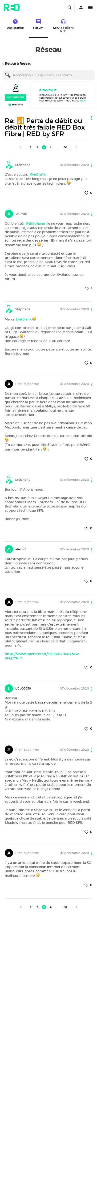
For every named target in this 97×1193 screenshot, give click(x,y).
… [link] (57, 147)
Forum (38, 28)
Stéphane (22, 165)
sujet (83, 100)
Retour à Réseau (18, 63)
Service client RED (63, 29)
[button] (81, 7)
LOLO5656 (23, 688)
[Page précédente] (20, 147)
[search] (69, 7)
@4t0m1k (37, 174)
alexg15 (20, 549)
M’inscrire (17, 104)
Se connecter (15, 97)
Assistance (15, 28)
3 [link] (44, 147)
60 (65, 147)
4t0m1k (21, 214)
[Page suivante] (76, 147)
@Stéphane (35, 223)
